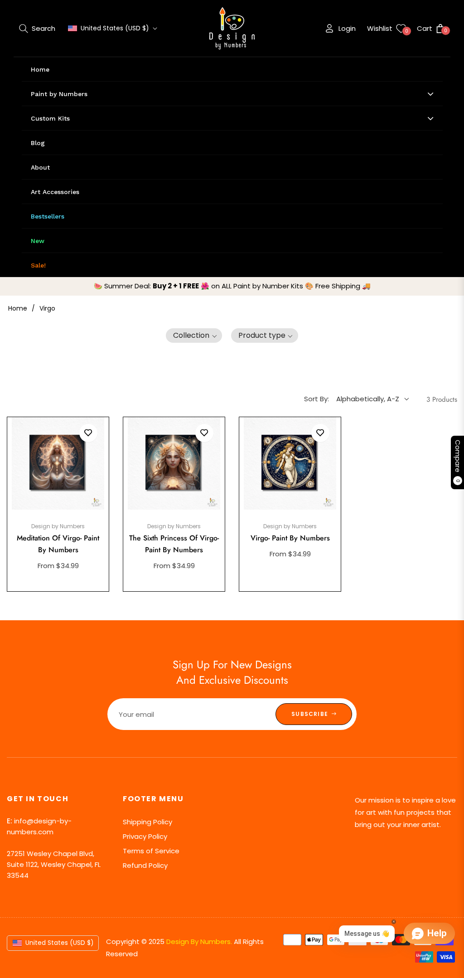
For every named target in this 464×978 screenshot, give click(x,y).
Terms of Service (151, 851)
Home (17, 308)
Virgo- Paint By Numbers (290, 538)
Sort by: (316, 399)
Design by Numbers (58, 526)
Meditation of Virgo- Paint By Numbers (58, 544)
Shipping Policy (147, 822)
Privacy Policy (145, 836)
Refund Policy (145, 865)
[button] (37, 28)
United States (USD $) (115, 28)
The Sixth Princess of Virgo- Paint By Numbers (174, 544)
